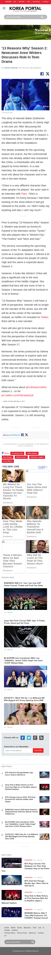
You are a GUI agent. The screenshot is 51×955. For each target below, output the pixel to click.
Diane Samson (11, 68)
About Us (32, 933)
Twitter (44, 317)
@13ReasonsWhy (36, 387)
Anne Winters (7, 461)
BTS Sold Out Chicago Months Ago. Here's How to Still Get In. (19, 774)
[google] (35, 737)
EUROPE (21, 1)
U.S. (14, 1)
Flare (24, 193)
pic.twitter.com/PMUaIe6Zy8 (17, 395)
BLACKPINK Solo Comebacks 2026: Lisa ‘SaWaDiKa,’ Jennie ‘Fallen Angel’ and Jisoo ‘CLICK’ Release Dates (23, 660)
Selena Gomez (21, 457)
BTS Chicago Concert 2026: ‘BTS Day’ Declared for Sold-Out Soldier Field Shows (20, 799)
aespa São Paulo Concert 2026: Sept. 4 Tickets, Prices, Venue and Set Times (24, 622)
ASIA (28, 1)
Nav (4, 8)
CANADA (45, 1)
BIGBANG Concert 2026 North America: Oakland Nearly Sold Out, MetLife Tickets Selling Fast (21, 812)
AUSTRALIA (36, 1)
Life (39, 928)
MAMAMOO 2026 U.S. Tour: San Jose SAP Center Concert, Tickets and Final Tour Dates (23, 584)
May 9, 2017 (21, 401)
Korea (19, 928)
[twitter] (29, 737)
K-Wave (15, 930)
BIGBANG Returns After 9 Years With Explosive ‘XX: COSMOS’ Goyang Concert (36, 915)
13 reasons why (17, 453)
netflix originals (32, 453)
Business (27, 928)
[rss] (41, 737)
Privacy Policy (9, 933)
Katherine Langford (37, 457)
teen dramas (7, 457)
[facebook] (23, 737)
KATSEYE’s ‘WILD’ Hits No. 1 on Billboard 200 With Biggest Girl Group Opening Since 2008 (24, 699)
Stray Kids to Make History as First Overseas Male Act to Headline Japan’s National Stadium (21, 787)
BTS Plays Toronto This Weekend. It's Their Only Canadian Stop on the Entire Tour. (25, 867)
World (13, 928)
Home (6, 928)
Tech (34, 928)
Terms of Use (22, 933)
